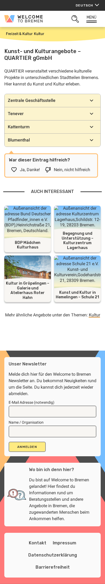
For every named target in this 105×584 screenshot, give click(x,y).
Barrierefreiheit (53, 567)
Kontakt (37, 542)
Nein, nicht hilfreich (72, 169)
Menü (92, 17)
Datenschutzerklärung (52, 555)
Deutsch (84, 5)
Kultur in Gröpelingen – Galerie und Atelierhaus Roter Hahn (27, 290)
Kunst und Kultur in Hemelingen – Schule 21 (77, 295)
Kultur (94, 314)
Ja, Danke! (30, 169)
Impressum (64, 542)
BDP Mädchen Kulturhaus (27, 245)
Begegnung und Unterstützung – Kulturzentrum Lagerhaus (77, 240)
